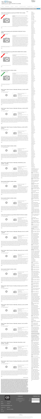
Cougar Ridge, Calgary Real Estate (35, 211)
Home (3, 6)
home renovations (33, 259)
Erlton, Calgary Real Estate (12, 383)
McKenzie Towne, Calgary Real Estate (22, 386)
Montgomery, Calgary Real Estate (35, 297)
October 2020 (33, 92)
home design (26, 384)
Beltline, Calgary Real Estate (34, 181)
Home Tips (32, 15)
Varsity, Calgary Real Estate (34, 369)
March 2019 (32, 113)
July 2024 (32, 46)
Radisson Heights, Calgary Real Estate (7, 388)
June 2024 (32, 47)
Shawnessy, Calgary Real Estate (20, 390)
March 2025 (32, 38)
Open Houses (32, 17)
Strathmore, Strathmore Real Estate (35, 357)
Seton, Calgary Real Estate (15, 390)
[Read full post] (6, 20)
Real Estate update (25, 388)
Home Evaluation (23, 6)
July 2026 (32, 24)
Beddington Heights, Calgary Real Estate (22, 379)
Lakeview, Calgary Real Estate (34, 273)
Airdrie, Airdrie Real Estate (5, 14)
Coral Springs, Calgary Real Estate (24, 381)
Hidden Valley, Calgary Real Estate (10, 384)
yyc (31, 380)
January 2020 (32, 102)
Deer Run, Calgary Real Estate (34, 221)
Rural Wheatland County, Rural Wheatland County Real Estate (35, 336)
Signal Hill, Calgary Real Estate (25, 390)
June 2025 (32, 35)
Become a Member (10, 409)
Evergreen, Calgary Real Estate (22, 383)
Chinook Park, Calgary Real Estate (35, 200)
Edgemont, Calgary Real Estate (35, 233)
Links (2, 409)
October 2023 (33, 55)
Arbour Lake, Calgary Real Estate (5, 379)
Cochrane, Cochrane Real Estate (5, 381)
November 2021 (33, 78)
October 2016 (32, 142)
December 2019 (33, 103)
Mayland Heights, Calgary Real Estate (9, 386)
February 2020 (33, 101)
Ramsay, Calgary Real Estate (13, 388)
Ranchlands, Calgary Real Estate (18, 388)
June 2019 (32, 110)
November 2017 (33, 130)
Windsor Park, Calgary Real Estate (7, 392)
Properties (9, 401)
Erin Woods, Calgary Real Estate (35, 236)
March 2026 (32, 27)
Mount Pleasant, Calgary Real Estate (35, 298)
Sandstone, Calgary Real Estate (35, 342)
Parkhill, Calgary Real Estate (34, 309)
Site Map (2, 411)
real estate (22, 388)
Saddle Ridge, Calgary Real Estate (35, 338)
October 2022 (33, 67)
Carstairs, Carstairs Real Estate (11, 380)
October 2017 (32, 131)
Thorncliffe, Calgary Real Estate (17, 391)
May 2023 (32, 60)
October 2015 (32, 155)
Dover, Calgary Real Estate (12, 382)
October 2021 (32, 79)
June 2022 (32, 71)
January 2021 (32, 89)
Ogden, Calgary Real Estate (14, 387)
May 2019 (32, 111)
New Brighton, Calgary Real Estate (35, 299)
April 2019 (32, 112)
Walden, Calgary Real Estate (34, 371)
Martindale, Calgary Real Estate (3, 386)
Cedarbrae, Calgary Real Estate (16, 380)
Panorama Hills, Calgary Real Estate (35, 308)
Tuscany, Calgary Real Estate (22, 391)
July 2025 (32, 34)
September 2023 (33, 56)
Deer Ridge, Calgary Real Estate (35, 220)
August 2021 (32, 81)
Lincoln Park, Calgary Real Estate (17, 385)
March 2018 (32, 125)
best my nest (32, 182)
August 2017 (32, 133)
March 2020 (32, 100)
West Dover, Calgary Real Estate (35, 372)
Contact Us (3, 407)
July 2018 (32, 121)
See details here (14, 55)
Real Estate (32, 18)
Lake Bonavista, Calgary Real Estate (35, 272)
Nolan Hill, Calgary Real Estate (34, 300)
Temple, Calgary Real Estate (11, 391)
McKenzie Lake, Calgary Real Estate (16, 386)
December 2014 (33, 166)
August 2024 (32, 45)
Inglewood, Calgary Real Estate (35, 263)
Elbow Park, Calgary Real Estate (35, 234)
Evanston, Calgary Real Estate (16, 383)
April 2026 (32, 26)
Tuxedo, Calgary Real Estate (34, 366)
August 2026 (32, 23)
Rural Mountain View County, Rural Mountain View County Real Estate (7, 389)
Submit (38, 403)
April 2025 (32, 37)
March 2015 (32, 163)
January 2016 (32, 152)
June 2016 (32, 146)
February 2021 (33, 88)
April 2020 (32, 99)
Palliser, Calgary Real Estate (24, 387)
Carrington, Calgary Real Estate (5, 380)
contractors (14, 381)
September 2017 (33, 132)
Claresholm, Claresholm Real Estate (35, 203)
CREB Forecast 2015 (33, 217)
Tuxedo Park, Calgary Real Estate (35, 365)
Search (38, 8)
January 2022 (32, 77)
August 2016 (32, 144)
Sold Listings (32, 19)
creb (31, 216)
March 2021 (32, 87)
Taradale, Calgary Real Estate (6, 391)
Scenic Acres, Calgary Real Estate (10, 390)
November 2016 (33, 141)
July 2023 (32, 58)
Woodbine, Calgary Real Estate (12, 392)
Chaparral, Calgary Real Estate (21, 380)
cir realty (32, 201)
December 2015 (33, 153)
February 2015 (33, 164)
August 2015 (32, 157)
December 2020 (33, 90)
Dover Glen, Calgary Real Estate (7, 382)
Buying (12, 6)
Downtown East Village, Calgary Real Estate (18, 382)
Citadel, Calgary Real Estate (34, 202)
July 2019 (32, 109)
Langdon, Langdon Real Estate (7, 385)
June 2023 (32, 59)
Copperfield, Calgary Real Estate (18, 381)
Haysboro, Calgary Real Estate (4, 384)
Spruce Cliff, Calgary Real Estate (35, 353)
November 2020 (33, 91)
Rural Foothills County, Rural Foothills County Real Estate (34, 331)
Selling (16, 6)
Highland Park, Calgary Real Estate (22, 384)
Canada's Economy (33, 191)
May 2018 (32, 123)
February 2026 (33, 28)
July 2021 (32, 82)
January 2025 (32, 39)
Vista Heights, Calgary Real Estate (35, 370)
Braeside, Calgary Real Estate (34, 186)
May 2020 (32, 98)
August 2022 (32, 69)
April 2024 (32, 49)
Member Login (29, 6)
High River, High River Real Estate (16, 384)
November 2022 (33, 66)
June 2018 (32, 122)
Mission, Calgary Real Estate (34, 295)
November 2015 (33, 154)
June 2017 (32, 135)
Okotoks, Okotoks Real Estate (19, 387)
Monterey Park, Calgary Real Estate (35, 296)
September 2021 (33, 80)
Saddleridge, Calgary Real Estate (35, 339)
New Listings (32, 16)
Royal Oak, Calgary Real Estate (35, 329)
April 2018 (32, 124)
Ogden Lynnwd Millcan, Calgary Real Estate (8, 387)
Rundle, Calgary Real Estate (34, 330)
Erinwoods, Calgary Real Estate (7, 383)
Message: (30, 400)
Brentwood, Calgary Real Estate (35, 187)
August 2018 (32, 120)
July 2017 (32, 134)
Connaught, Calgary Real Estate (10, 381)
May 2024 (32, 48)
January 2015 (32, 165)
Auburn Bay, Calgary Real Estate (10, 379)
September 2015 (33, 156)
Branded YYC (32, 14)
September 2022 (33, 68)
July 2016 (32, 145)
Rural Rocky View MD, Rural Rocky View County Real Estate (18, 389)
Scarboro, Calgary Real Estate (4, 390)
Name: (30, 398)
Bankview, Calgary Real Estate (16, 379)
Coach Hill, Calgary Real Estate (35, 204)
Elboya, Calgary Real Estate (34, 235)
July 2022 (32, 70)
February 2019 (33, 114)
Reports (8, 407)
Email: (30, 399)
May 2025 (32, 36)
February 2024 (33, 50)
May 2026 (32, 25)
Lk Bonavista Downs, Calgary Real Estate (23, 385)
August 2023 (32, 57)
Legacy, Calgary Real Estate (12, 385)
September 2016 (33, 143)
